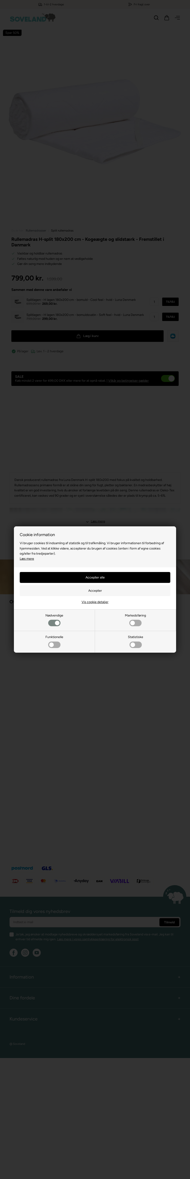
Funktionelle (54, 637)
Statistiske (135, 637)
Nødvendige (54, 615)
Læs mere (27, 559)
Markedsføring (135, 615)
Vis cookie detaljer (95, 602)
